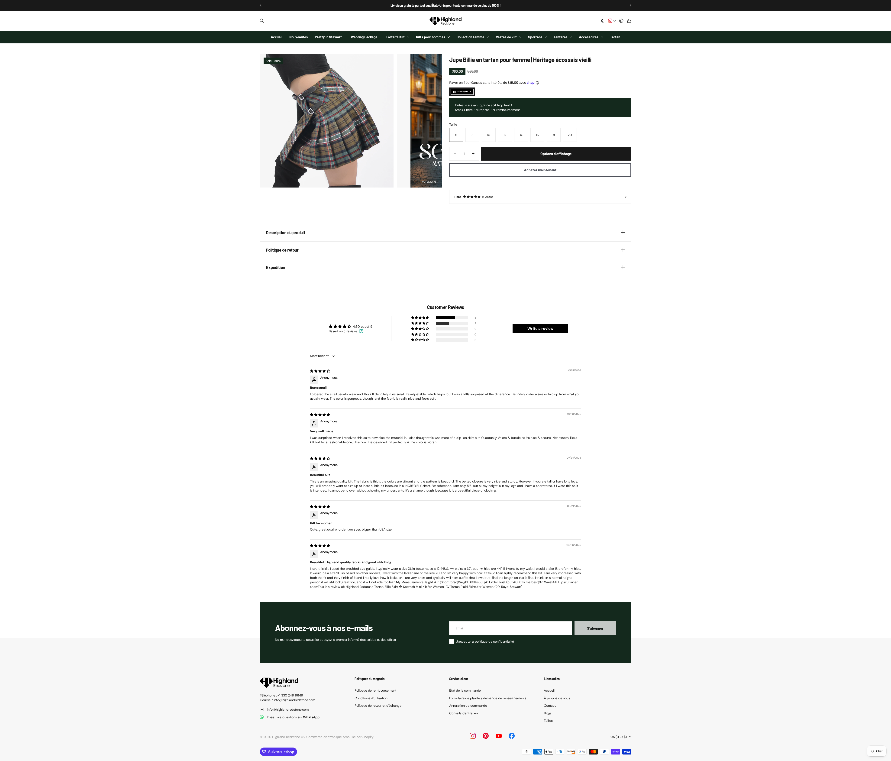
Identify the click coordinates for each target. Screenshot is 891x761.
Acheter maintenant (540, 170)
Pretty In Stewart (328, 37)
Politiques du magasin (369, 679)
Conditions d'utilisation (371, 698)
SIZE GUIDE (464, 91)
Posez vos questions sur (293, 717)
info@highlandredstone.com (288, 709)
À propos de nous (557, 698)
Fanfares (561, 37)
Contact (550, 705)
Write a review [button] (540, 328)
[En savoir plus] (612, 21)
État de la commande (465, 690)
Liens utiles (552, 679)
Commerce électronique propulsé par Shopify (340, 737)
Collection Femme (470, 37)
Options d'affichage (556, 153)
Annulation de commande (468, 705)
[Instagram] (473, 736)
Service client (458, 679)
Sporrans (535, 37)
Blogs (548, 713)
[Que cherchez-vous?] (262, 21)
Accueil (276, 37)
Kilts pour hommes (430, 37)
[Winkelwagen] (629, 21)
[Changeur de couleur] (602, 21)
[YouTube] (499, 736)
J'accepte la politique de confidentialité (485, 641)
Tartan (615, 37)
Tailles (548, 721)
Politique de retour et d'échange (378, 705)
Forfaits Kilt (395, 37)
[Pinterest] (486, 736)
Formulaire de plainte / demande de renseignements (487, 698)
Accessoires (588, 37)
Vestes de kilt (506, 37)
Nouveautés (298, 37)
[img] (320, 371)
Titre (473, 197)
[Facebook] (512, 736)
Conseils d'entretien (463, 713)
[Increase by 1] (473, 154)
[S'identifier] (621, 21)
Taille (453, 124)
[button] (261, 5)
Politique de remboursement (375, 690)
